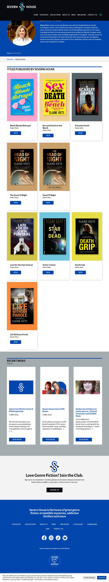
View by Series (20, 59)
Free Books (81, 15)
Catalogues (78, 524)
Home (36, 15)
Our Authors (55, 15)
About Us (66, 15)
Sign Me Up (54, 490)
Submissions (92, 524)
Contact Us (92, 15)
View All (10, 364)
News (73, 15)
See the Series (54, 188)
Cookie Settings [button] (89, 577)
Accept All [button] (101, 577)
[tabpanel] (21, 406)
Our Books (44, 15)
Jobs (47, 529)
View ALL (10, 59)
